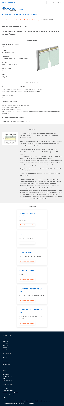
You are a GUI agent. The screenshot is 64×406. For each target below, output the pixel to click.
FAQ (4, 378)
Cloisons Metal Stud (25, 20)
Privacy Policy (31, 403)
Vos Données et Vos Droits (10, 403)
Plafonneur (5, 343)
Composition (17, 14)
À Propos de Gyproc (8, 390)
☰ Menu (21, 9)
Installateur (5, 341)
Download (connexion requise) (27, 224)
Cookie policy (22, 403)
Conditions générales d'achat (26, 401)
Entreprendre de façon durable (10, 392)
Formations (5, 362)
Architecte (5, 345)
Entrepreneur (6, 347)
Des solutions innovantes (9, 395)
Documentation (6, 374)
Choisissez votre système (12, 20)
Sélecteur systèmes (7, 376)
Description (8, 14)
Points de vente (6, 364)
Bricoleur (4, 2)
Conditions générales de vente (42, 401)
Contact (4, 357)
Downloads (34, 14)
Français (59, 2)
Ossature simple (36, 20)
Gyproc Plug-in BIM (7, 380)
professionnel (11, 2)
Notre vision (5, 388)
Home (2, 20)
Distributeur (5, 350)
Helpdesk (5, 359)
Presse (4, 397)
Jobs (4, 366)
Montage (26, 14)
